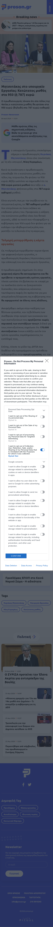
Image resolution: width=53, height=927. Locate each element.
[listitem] (26, 410)
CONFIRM (16, 556)
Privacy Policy (42, 565)
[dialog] (26, 463)
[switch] (42, 417)
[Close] (47, 361)
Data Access (26, 565)
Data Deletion (11, 565)
